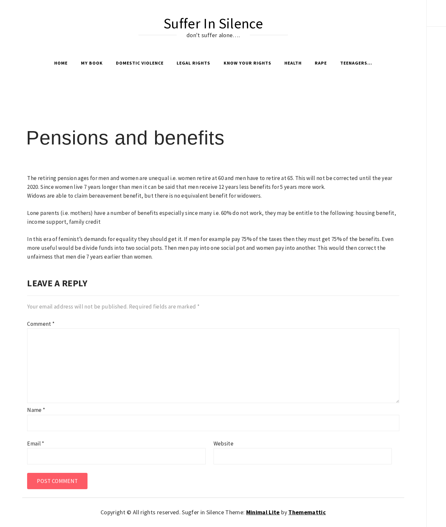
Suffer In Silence (213, 23)
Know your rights (247, 63)
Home (61, 63)
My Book (92, 63)
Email (35, 443)
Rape (321, 63)
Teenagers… (356, 63)
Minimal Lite (263, 512)
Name (36, 410)
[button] (436, 17)
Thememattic (307, 512)
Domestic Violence (140, 63)
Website (223, 443)
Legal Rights (193, 63)
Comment (41, 323)
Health (293, 63)
